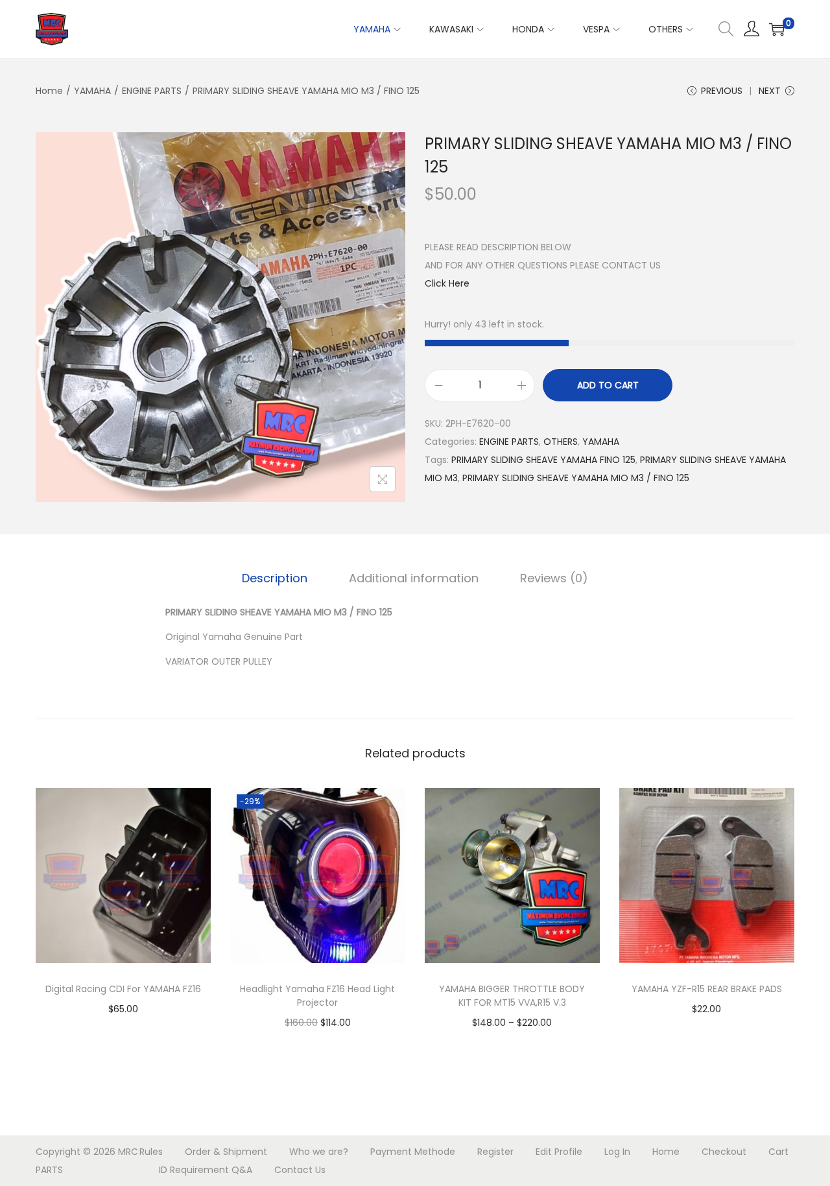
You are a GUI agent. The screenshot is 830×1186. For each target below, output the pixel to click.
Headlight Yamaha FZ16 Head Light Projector (317, 995)
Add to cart (608, 385)
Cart (778, 1151)
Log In (617, 1151)
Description (274, 578)
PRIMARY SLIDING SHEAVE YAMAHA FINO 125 (543, 459)
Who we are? (318, 1151)
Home (49, 90)
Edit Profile (559, 1151)
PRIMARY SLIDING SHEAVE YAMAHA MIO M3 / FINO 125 (575, 477)
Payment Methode (412, 1151)
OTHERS (560, 441)
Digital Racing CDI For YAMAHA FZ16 (123, 988)
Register (495, 1151)
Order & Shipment (226, 1151)
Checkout (724, 1151)
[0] (777, 29)
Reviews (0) (554, 578)
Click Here (447, 283)
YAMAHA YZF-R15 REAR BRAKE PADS (707, 988)
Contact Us (300, 1169)
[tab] (274, 578)
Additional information (414, 578)
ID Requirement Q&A (205, 1169)
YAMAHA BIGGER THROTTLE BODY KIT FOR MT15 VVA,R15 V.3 (512, 995)
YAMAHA (92, 90)
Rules (151, 1151)
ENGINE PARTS (152, 90)
